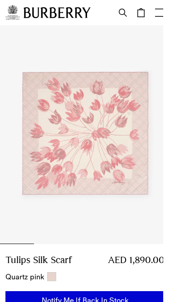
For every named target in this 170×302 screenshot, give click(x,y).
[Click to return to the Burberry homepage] (57, 12)
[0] (141, 12)
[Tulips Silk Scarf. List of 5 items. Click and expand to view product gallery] (85, 134)
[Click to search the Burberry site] (122, 12)
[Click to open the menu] (159, 12)
